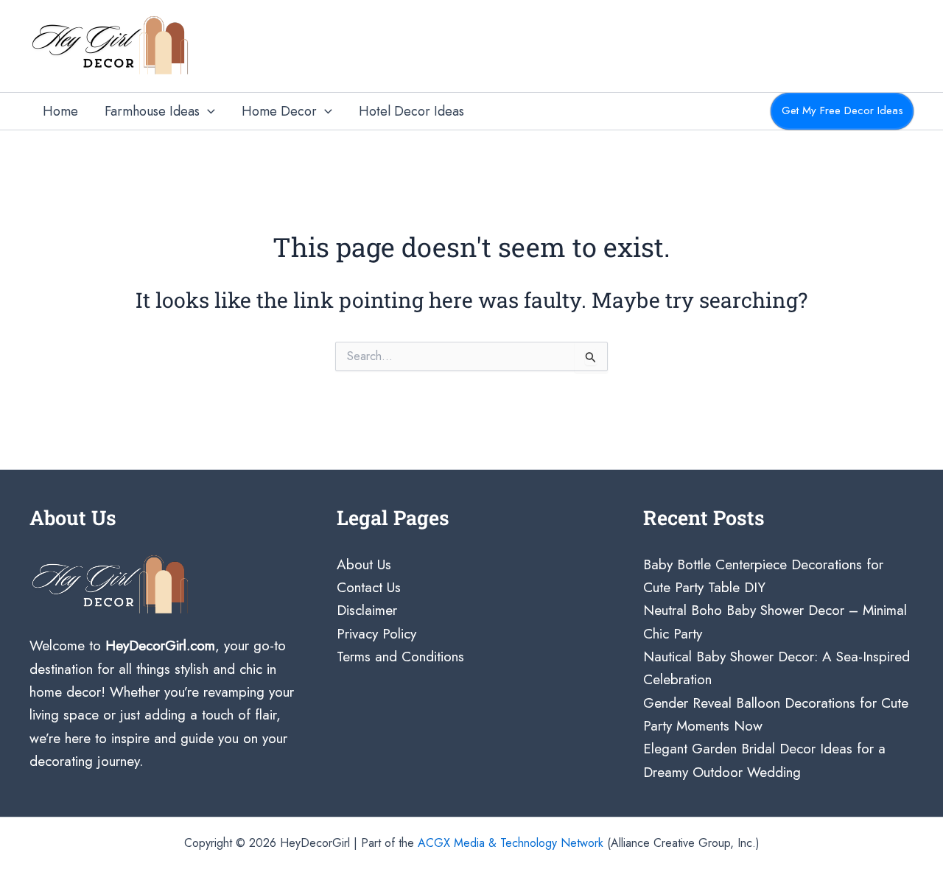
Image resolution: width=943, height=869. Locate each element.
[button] (207, 111)
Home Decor (279, 111)
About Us (364, 564)
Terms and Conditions (400, 656)
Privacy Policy (376, 634)
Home (60, 111)
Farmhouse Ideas (152, 111)
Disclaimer (367, 610)
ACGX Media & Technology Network (510, 842)
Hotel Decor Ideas (411, 111)
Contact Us (369, 587)
